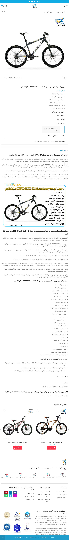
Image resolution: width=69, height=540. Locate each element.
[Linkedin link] (32, 1)
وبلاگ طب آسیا (61, 497)
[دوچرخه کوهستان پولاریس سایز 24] (17, 424)
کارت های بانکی (28, 499)
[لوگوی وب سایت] (34, 6)
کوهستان (41, 370)
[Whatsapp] (6, 495)
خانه (66, 12)
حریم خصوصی (44, 491)
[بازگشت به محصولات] (5, 12)
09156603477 (61, 123)
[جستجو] (6, 6)
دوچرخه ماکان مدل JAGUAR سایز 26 (51, 442)
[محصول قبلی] (7, 12)
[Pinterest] (6, 492)
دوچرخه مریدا (38, 141)
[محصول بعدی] (2, 12)
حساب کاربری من (27, 496)
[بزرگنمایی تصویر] (64, 78)
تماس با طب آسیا (60, 491)
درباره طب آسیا (61, 494)
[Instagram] (15, 495)
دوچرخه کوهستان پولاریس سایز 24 (17, 442)
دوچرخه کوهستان (48, 12)
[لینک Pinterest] (34, 1)
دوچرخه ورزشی (59, 12)
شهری (47, 370)
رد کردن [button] (2, 537)
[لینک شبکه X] (37, 1)
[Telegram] (10, 495)
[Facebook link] (40, 1)
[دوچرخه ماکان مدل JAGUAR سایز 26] (51, 424)
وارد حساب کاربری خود (50, 395)
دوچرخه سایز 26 (56, 141)
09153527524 (61, 115)
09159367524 (61, 119)
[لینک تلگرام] (29, 1)
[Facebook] (15, 492)
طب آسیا (50, 363)
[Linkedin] (10, 492)
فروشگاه (29, 493)
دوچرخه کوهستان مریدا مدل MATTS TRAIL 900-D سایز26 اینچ (51, 159)
